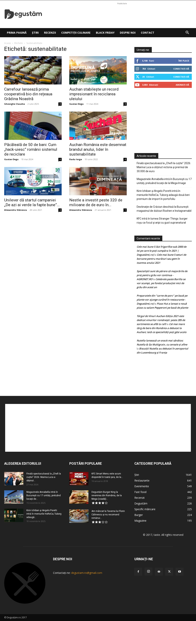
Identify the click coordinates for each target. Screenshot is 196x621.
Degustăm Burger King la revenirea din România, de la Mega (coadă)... (106, 495)
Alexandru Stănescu (15, 209)
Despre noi (128, 32)
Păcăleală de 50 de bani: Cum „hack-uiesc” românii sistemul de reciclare (30, 149)
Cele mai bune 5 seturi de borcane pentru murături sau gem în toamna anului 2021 (161, 258)
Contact (147, 32)
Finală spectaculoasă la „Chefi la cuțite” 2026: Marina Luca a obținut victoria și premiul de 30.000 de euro (164, 167)
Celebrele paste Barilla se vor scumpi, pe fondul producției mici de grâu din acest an (161, 283)
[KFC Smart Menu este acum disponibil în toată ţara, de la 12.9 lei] (78, 478)
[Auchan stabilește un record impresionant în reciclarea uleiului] (98, 70)
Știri (35, 32)
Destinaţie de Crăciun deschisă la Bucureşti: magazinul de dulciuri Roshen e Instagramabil (164, 208)
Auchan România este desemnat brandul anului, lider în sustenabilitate (97, 149)
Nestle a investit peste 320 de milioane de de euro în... (95, 202)
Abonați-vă (182, 84)
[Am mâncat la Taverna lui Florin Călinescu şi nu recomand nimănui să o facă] (78, 516)
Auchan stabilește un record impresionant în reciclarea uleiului (94, 94)
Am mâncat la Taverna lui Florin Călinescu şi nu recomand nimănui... (108, 514)
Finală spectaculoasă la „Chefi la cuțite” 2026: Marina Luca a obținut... (43, 477)
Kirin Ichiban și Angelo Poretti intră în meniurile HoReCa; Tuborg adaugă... (43, 514)
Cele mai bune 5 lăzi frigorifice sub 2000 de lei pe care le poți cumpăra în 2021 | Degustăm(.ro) (161, 250)
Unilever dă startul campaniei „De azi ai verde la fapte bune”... (32, 202)
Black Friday (105, 32)
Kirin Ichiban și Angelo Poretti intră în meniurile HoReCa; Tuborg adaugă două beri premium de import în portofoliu (163, 194)
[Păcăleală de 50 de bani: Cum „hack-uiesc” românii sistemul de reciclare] (33, 126)
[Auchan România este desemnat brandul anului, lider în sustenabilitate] (98, 126)
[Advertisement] (122, 14)
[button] (187, 33)
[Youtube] (179, 572)
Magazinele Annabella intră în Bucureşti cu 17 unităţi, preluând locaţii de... (43, 495)
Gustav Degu (76, 103)
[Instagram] (148, 571)
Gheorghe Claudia (14, 103)
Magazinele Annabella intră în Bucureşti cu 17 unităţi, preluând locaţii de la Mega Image (164, 181)
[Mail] (159, 572)
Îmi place (183, 60)
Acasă (7, 43)
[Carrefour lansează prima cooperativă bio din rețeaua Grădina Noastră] (33, 70)
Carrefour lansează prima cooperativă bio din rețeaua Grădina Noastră (28, 94)
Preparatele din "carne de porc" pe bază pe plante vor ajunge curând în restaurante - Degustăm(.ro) (162, 299)
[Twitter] (169, 572)
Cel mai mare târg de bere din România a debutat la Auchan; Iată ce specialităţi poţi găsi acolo (161, 328)
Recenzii (50, 32)
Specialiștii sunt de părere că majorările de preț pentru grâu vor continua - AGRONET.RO (162, 275)
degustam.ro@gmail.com (86, 573)
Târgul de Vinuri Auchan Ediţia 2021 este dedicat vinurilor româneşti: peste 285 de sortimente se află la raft (161, 320)
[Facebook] (138, 572)
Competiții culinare (76, 32)
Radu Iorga (75, 159)
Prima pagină (17, 32)
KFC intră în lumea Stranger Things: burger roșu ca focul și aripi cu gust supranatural (162, 220)
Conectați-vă (181, 68)
